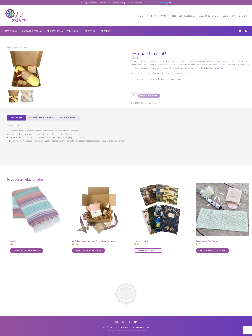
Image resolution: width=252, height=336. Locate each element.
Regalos (105, 31)
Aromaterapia (55, 31)
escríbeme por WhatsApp (157, 3)
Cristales (90, 31)
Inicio (140, 16)
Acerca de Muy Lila (209, 16)
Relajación (73, 31)
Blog (225, 16)
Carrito (151, 16)
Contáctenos (239, 16)
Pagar (163, 16)
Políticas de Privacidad (115, 327)
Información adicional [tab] (41, 117)
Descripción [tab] (16, 117)
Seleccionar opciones (26, 250)
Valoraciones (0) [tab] (68, 117)
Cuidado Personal (32, 31)
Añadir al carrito (149, 95)
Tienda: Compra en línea (182, 16)
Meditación (11, 31)
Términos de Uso (140, 327)
